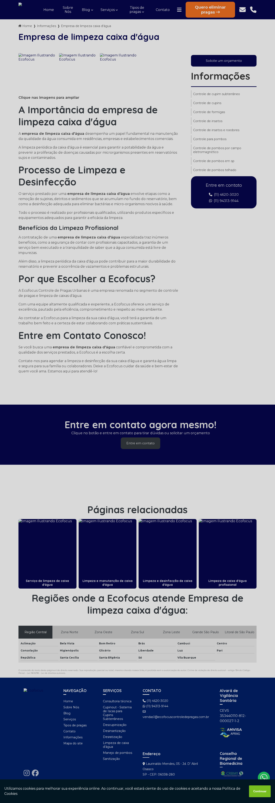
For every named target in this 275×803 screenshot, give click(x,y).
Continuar (259, 791)
